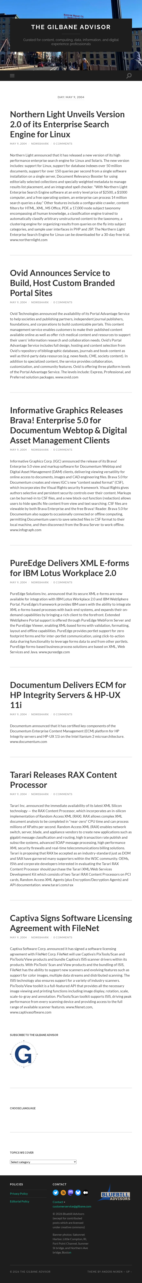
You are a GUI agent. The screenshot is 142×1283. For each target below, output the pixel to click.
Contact (58, 1202)
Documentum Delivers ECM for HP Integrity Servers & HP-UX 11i (68, 695)
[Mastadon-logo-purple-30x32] (70, 1194)
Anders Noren (112, 1271)
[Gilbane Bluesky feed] (78, 1194)
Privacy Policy (19, 1193)
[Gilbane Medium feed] (86, 1194)
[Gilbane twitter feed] (56, 1194)
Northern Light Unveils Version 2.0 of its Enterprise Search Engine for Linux (67, 124)
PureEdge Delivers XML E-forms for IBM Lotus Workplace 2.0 (69, 568)
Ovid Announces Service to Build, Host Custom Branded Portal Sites (62, 283)
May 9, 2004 (18, 143)
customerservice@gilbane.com (72, 1206)
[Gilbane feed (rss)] (63, 1194)
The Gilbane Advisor (71, 27)
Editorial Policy (19, 1201)
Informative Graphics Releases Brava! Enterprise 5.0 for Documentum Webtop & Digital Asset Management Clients (68, 425)
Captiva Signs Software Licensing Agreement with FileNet (71, 923)
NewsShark (40, 143)
